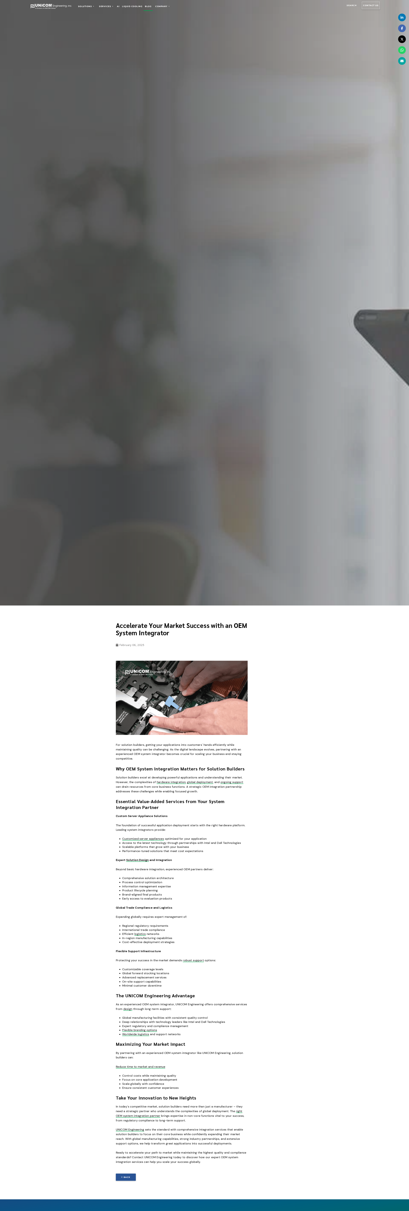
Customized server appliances (143, 839)
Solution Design (137, 860)
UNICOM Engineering (130, 1129)
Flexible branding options (139, 1030)
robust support (193, 960)
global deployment (200, 782)
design (127, 1009)
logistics (140, 934)
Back (127, 1177)
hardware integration (171, 782)
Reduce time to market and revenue (140, 1066)
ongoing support (231, 782)
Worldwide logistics (135, 1034)
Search (352, 5)
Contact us (370, 5)
